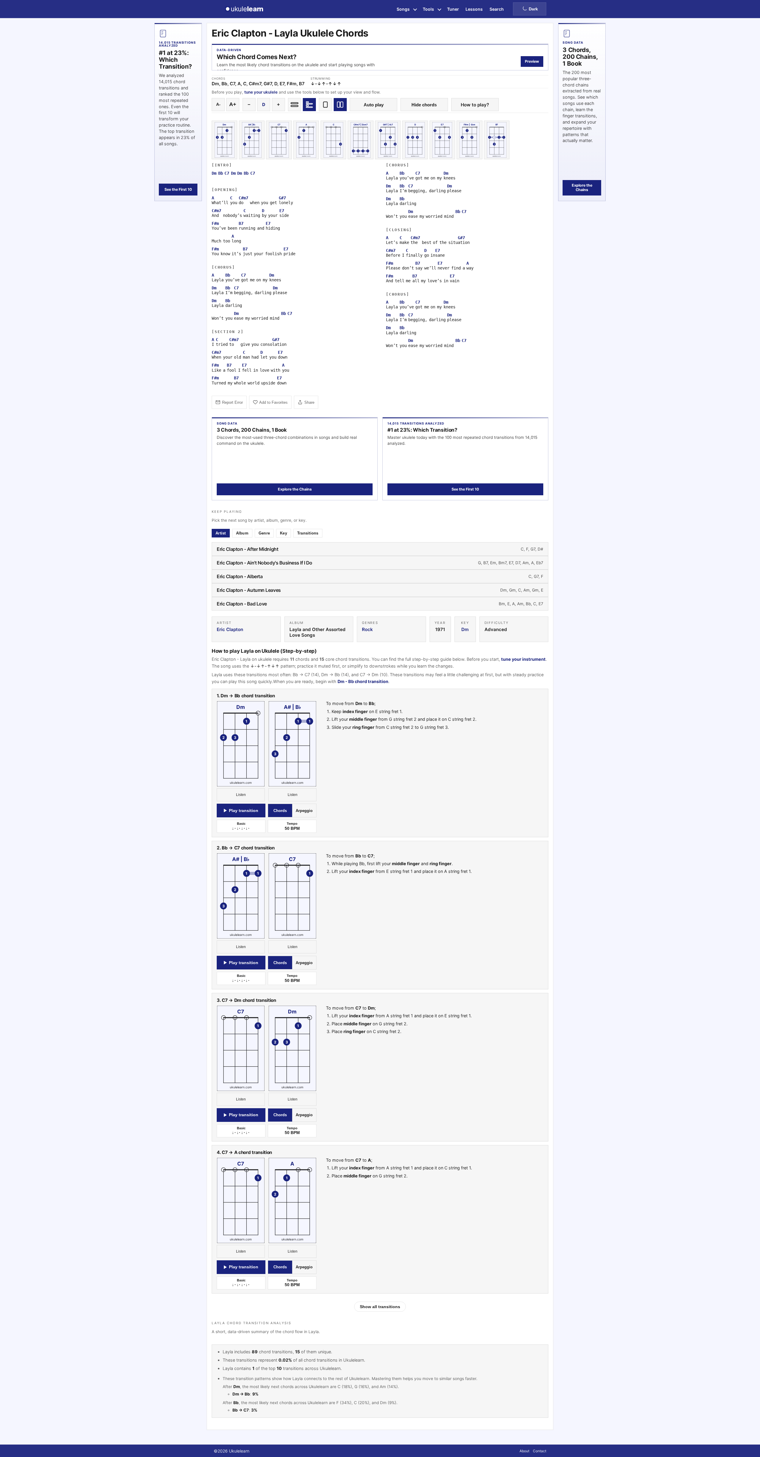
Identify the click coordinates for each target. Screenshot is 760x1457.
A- (218, 104)
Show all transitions (380, 1306)
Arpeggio (304, 810)
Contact (539, 1451)
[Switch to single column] (325, 104)
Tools (428, 9)
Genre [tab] (264, 533)
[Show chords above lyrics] (309, 104)
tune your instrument (523, 659)
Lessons (474, 9)
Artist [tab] (221, 533)
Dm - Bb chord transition (363, 681)
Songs (403, 9)
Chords (280, 810)
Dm (465, 629)
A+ (232, 104)
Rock (367, 629)
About (524, 1451)
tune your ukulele (261, 92)
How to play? (475, 105)
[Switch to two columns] (340, 104)
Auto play (374, 104)
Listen (241, 795)
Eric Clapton (230, 629)
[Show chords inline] (294, 104)
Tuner (453, 9)
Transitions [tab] (308, 533)
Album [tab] (242, 533)
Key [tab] (283, 533)
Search (497, 9)
